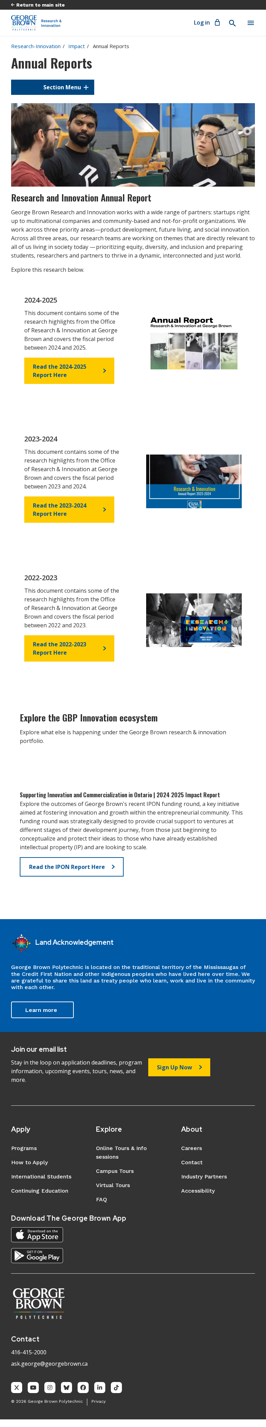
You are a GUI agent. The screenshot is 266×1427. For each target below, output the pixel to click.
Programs (24, 1148)
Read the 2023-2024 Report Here (59, 510)
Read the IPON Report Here (67, 867)
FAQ (101, 1199)
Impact (76, 46)
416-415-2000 (28, 1352)
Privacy (98, 1401)
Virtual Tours (113, 1185)
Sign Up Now (174, 1067)
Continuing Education (39, 1190)
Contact (192, 1162)
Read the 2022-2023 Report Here (59, 648)
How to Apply (29, 1162)
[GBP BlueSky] (66, 1387)
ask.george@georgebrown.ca (49, 1363)
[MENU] (251, 22)
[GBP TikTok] (116, 1387)
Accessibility (198, 1190)
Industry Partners (204, 1176)
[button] (52, 87)
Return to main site (40, 5)
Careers (191, 1148)
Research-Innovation (36, 46)
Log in (202, 22)
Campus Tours (115, 1171)
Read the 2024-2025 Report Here (59, 371)
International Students (41, 1176)
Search (232, 23)
